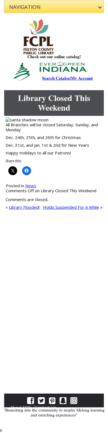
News (30, 185)
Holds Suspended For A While (71, 207)
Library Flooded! (24, 207)
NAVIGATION (24, 7)
